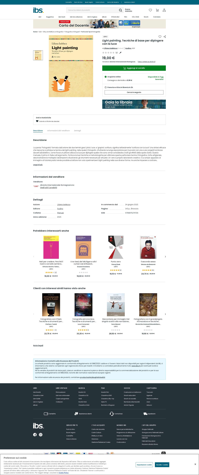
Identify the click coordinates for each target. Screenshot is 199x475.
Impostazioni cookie (144, 465)
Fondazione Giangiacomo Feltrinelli (151, 437)
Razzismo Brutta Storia (150, 444)
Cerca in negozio (134, 92)
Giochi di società (130, 399)
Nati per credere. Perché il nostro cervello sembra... (51, 262)
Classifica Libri (38, 395)
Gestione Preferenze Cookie (101, 442)
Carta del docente (113, 2)
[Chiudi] (195, 464)
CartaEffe (69, 2)
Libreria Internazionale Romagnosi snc (124, 62)
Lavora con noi (122, 439)
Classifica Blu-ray (107, 399)
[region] (99, 464)
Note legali (38, 345)
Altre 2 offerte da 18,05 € (146, 62)
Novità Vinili (83, 402)
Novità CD (82, 392)
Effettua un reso (97, 436)
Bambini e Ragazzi (107, 405)
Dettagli (77, 130)
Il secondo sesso (148, 261)
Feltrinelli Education (148, 441)
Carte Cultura (100, 2)
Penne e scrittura (152, 399)
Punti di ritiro (78, 2)
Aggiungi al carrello (135, 68)
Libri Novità (37, 392)
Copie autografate (62, 399)
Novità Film (105, 392)
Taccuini (150, 392)
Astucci (149, 405)
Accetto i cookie (162, 465)
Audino (128, 48)
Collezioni (59, 402)
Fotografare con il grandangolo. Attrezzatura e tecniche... (148, 320)
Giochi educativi (130, 395)
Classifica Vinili (84, 405)
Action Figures (129, 405)
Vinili (80, 399)
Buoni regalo (89, 2)
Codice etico (121, 442)
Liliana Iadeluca (110, 48)
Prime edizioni (60, 392)
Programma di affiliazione (126, 433)
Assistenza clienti (129, 2)
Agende (149, 395)
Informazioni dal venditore (58, 130)
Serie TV (104, 402)
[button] (120, 10)
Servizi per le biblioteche (125, 429)
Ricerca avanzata (128, 10)
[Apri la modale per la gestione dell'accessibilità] (163, 453)
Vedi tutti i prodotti (48, 187)
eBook (35, 405)
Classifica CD (83, 395)
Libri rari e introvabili (63, 395)
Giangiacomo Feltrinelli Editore (152, 433)
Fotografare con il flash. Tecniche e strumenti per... (51, 320)
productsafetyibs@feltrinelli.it (92, 377)
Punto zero (116, 261)
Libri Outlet (36, 399)
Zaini (148, 402)
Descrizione (38, 130)
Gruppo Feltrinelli (147, 429)
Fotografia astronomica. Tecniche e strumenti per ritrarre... (83, 320)
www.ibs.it (136, 366)
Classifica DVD (106, 395)
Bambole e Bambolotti (132, 402)
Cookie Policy (64, 473)
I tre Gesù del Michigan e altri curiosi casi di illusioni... (83, 262)
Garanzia (95, 439)
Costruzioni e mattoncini (132, 392)
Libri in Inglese (38, 402)
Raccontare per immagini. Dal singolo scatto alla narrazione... (116, 320)
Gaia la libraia (71, 439)
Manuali (60, 213)
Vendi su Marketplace (124, 436)
